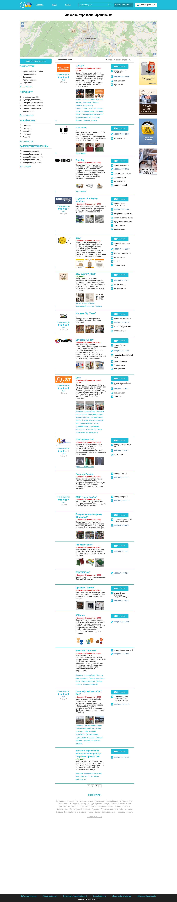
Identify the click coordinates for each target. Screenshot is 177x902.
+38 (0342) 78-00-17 (121, 477)
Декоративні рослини (93, 725)
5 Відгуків (63, 213)
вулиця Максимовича (33, 157)
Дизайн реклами (88, 681)
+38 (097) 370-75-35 (121, 757)
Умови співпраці (50, 896)
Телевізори (27, 77)
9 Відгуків (63, 699)
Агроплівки (80, 734)
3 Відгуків (63, 82)
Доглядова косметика (84, 429)
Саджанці (79, 725)
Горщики (98, 306)
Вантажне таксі (82, 776)
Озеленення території (92, 740)
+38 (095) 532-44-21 (121, 525)
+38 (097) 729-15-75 (121, 322)
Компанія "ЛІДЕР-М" (86, 650)
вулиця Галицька (31, 151)
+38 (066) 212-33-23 (121, 351)
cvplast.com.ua (119, 285)
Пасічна (27, 128)
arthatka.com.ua (120, 331)
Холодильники (81, 108)
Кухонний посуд (88, 111)
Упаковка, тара (31, 97)
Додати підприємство (36, 61)
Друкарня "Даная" (85, 340)
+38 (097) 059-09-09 (121, 134)
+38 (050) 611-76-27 (121, 600)
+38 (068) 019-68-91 (121, 551)
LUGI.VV (80, 65)
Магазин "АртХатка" (86, 313)
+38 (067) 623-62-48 (121, 209)
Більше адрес (25, 167)
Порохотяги (28, 83)
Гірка (26, 137)
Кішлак (27, 134)
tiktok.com (118, 397)
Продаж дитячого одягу (90, 423)
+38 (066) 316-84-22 (121, 389)
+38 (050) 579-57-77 (121, 280)
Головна (39, 5)
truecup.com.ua (120, 178)
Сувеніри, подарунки (33, 100)
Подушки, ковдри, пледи (83, 804)
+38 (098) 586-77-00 (121, 76)
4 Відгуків (63, 456)
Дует (78, 377)
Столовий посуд (88, 303)
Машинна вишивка (90, 684)
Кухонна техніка (29, 74)
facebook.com (119, 225)
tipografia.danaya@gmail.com (123, 356)
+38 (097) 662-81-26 (121, 654)
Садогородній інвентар (85, 306)
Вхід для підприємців (147, 896)
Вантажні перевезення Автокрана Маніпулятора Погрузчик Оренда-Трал (88, 753)
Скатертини (80, 432)
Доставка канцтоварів (85, 467)
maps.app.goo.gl (120, 185)
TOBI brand (81, 127)
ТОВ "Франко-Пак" (85, 439)
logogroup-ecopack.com (123, 222)
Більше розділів (27, 115)
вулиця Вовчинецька (33, 163)
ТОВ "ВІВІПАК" (83, 572)
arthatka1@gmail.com (122, 326)
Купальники (94, 426)
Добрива (92, 731)
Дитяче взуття (92, 432)
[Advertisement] (94, 847)
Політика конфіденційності (75, 896)
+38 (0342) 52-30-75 (121, 500)
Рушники (86, 120)
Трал (91, 776)
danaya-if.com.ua (120, 361)
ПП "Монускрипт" (84, 544)
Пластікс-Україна (84, 474)
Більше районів (26, 141)
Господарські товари (33, 106)
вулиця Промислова (32, 154)
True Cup (80, 160)
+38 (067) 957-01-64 (121, 573)
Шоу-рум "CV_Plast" (86, 274)
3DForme (80, 615)
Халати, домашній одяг (105, 812)
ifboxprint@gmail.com (122, 253)
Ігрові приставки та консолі (92, 114)
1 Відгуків (63, 393)
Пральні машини (30, 80)
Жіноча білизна (82, 420)
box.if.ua (117, 261)
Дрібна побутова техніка (33, 71)
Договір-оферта (99, 896)
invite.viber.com (120, 288)
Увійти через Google (148, 5)
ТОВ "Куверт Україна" (86, 497)
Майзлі (27, 131)
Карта (68, 5)
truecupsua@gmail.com (123, 173)
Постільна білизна (95, 414)
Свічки (94, 120)
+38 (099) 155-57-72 (121, 704)
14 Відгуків (63, 330)
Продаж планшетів (83, 117)
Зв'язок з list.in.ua (28, 896)
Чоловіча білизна (82, 417)
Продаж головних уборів (85, 411)
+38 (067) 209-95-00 (121, 622)
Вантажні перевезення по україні (89, 773)
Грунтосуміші (81, 737)
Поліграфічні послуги (33, 103)
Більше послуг (26, 87)
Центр (27, 125)
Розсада (79, 743)
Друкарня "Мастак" (85, 587)
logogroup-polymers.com (123, 218)
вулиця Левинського (32, 160)
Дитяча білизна (97, 417)
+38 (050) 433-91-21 (121, 450)
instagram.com (119, 81)
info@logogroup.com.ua (123, 213)
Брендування (81, 153)
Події (54, 5)
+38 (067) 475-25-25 (121, 249)
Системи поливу (92, 734)
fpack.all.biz (118, 455)
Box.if (78, 238)
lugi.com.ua (118, 85)
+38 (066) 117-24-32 (121, 169)
